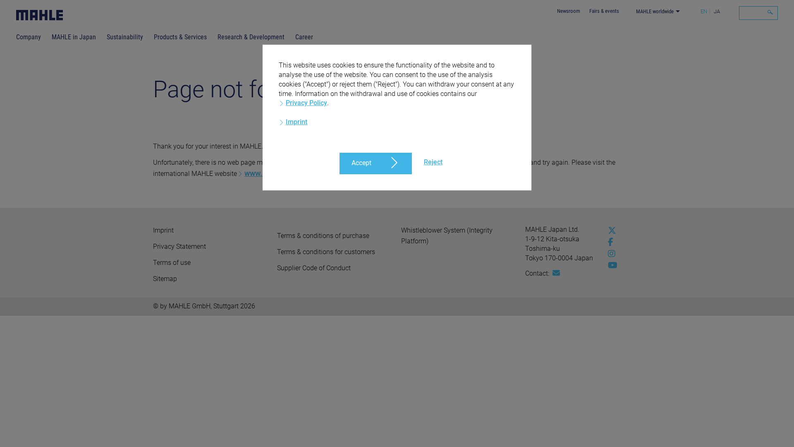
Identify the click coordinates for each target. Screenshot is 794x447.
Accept (361, 163)
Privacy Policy (306, 103)
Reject (433, 162)
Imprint (296, 122)
